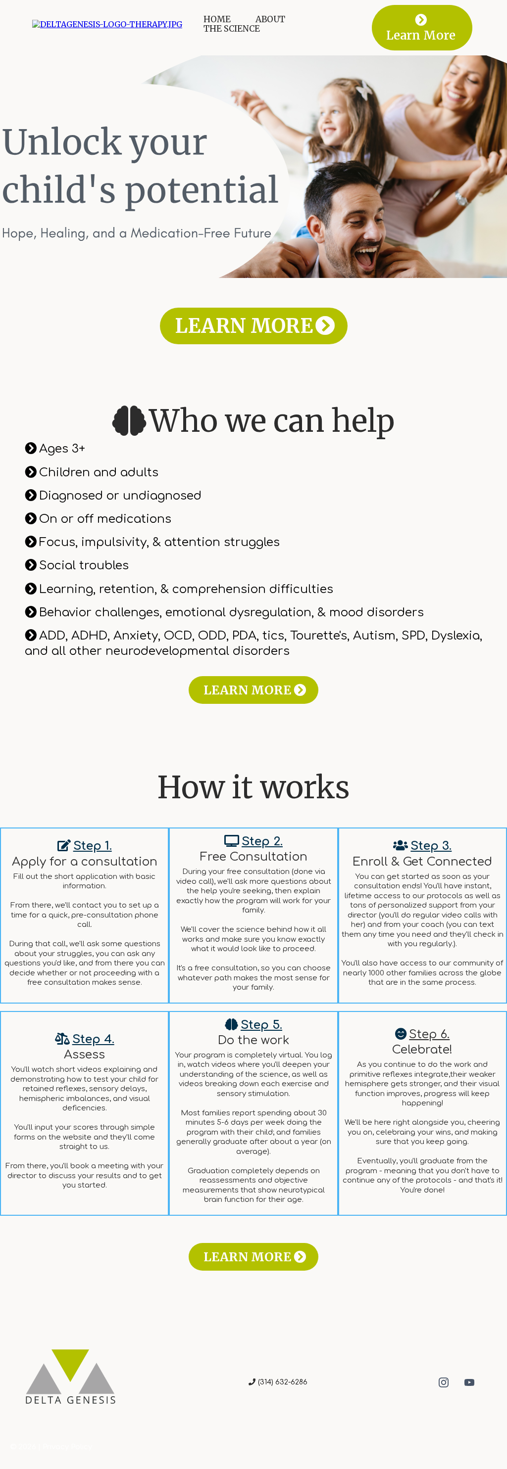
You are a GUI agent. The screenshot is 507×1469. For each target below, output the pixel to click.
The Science (231, 29)
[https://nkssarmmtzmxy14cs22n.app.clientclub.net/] (107, 24)
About (270, 19)
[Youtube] (469, 1382)
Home (217, 19)
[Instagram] (443, 1382)
